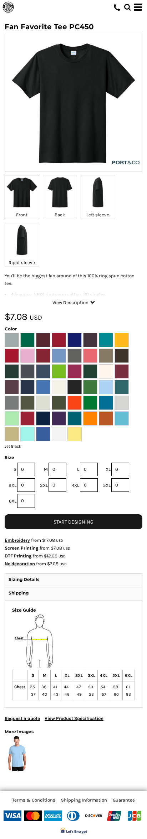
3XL (44, 485)
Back (60, 214)
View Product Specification (74, 718)
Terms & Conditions (33, 800)
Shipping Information (84, 800)
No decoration (20, 563)
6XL (12, 501)
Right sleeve (22, 262)
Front (21, 214)
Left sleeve (97, 214)
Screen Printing (22, 548)
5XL (107, 485)
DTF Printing (18, 556)
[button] (127, 7)
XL (108, 469)
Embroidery (17, 540)
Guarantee (124, 800)
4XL (75, 485)
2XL (12, 485)
